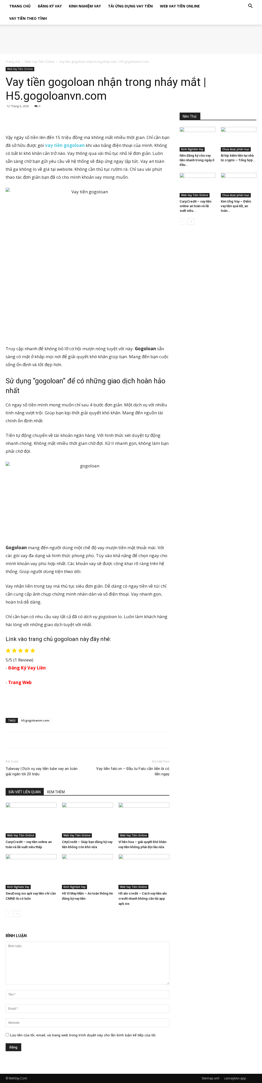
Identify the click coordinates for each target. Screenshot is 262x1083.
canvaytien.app (235, 1078)
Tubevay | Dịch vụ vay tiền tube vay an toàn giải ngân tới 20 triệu (42, 771)
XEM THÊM (56, 792)
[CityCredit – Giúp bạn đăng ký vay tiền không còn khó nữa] (87, 820)
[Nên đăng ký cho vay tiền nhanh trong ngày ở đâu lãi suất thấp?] (197, 139)
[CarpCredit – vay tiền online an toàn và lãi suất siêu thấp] (31, 820)
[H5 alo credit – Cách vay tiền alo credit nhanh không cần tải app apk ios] (143, 871)
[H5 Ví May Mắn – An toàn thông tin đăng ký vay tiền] (87, 871)
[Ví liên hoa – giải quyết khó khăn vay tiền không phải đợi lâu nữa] (143, 820)
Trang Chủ (20, 6)
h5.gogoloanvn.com (35, 720)
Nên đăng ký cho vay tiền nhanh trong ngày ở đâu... (197, 160)
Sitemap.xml (210, 1078)
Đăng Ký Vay (50, 6)
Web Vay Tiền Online (180, 6)
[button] (250, 6)
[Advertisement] (87, 120)
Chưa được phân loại (235, 149)
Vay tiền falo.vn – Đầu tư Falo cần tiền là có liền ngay (132, 771)
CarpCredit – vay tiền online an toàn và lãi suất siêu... (195, 206)
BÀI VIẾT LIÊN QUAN (25, 792)
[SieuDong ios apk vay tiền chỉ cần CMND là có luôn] (31, 871)
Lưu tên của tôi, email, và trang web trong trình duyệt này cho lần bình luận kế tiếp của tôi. (83, 1035)
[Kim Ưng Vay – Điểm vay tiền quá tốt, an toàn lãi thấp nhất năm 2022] (239, 185)
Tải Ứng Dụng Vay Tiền (130, 6)
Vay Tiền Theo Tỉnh (28, 18)
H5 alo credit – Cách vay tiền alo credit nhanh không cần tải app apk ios (142, 898)
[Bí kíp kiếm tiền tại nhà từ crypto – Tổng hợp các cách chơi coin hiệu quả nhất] (239, 139)
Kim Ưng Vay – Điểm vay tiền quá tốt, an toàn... (236, 206)
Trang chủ (13, 61)
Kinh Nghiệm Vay (85, 6)
